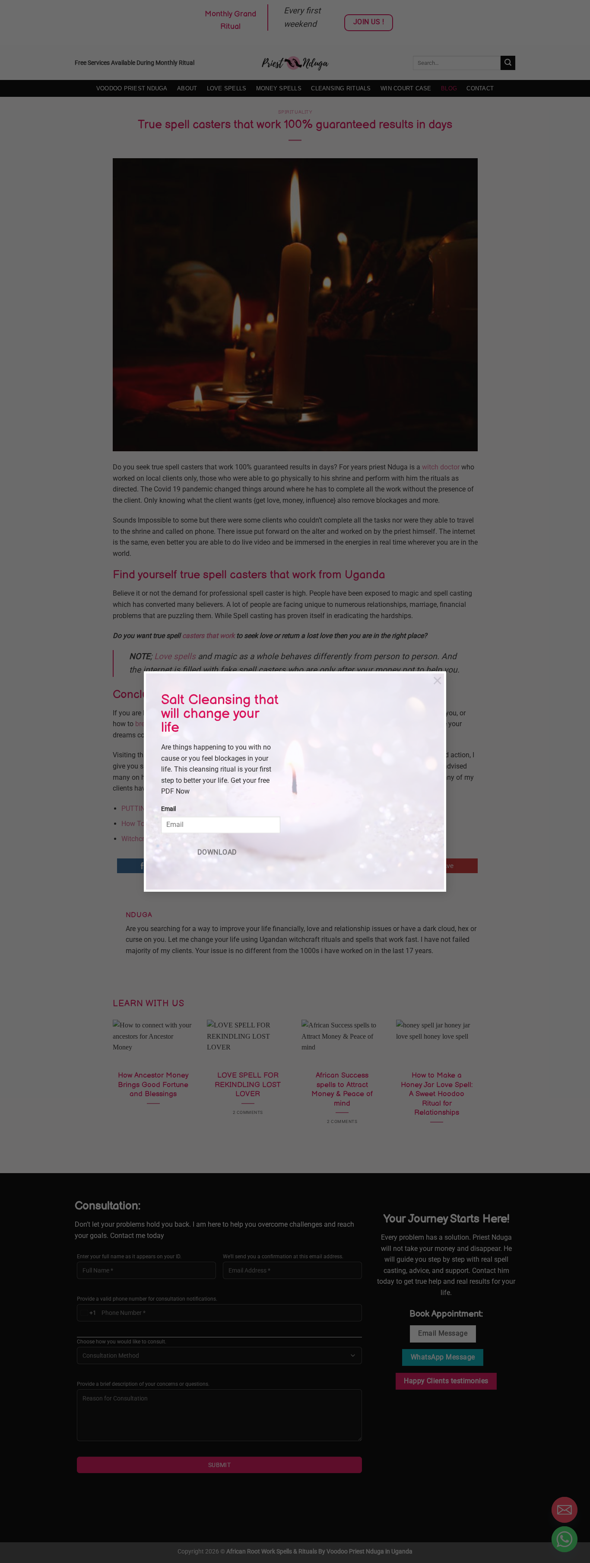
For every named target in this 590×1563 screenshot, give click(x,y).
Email (168, 809)
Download (217, 852)
